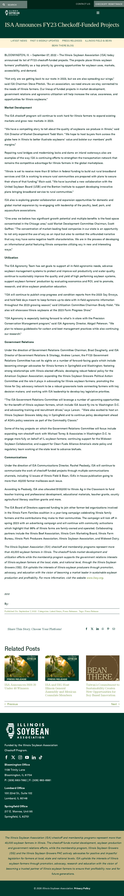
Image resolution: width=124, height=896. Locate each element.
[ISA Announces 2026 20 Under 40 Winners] (21, 657)
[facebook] (6, 757)
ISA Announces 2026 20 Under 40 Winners (20, 686)
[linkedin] (34, 757)
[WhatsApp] (102, 629)
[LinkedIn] (97, 629)
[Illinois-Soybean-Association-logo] (12, 11)
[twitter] (13, 757)
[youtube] (27, 757)
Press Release (91, 611)
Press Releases (70, 611)
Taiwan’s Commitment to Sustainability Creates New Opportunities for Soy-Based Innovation (102, 689)
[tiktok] (40, 757)
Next (114, 704)
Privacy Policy (82, 888)
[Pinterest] (108, 629)
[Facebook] (86, 629)
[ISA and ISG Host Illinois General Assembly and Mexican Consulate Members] (62, 657)
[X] (92, 629)
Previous (12, 704)
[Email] (113, 629)
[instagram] (20, 757)
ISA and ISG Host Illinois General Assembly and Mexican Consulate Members (60, 689)
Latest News (56, 611)
